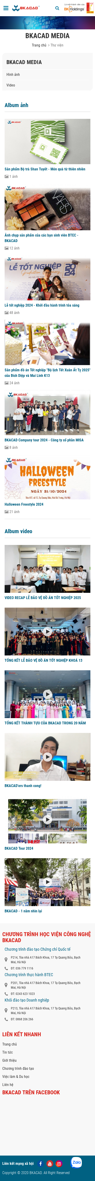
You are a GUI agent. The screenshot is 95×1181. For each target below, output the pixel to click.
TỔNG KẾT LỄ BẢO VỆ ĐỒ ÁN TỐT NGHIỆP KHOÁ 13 (43, 660)
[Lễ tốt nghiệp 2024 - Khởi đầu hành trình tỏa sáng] (47, 277)
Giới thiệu (9, 1060)
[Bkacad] (26, 8)
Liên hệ (7, 1085)
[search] (57, 8)
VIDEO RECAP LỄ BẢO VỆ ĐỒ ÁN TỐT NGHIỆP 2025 (43, 598)
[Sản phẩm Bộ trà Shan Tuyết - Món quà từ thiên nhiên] (47, 141)
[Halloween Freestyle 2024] (47, 477)
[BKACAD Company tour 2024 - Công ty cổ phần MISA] (47, 412)
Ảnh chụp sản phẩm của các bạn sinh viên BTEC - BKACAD (41, 238)
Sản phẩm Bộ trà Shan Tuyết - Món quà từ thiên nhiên (45, 169)
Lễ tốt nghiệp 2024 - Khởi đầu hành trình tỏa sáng (42, 305)
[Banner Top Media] (47, 22)
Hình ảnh (13, 74)
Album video (18, 531)
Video (10, 85)
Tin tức (7, 1052)
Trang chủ (39, 45)
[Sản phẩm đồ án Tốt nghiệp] (47, 342)
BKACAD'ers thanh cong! (23, 786)
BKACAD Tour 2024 (19, 848)
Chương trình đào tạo (18, 1068)
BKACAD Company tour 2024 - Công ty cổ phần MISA (44, 440)
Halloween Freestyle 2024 (24, 504)
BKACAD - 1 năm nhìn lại (23, 911)
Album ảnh (16, 105)
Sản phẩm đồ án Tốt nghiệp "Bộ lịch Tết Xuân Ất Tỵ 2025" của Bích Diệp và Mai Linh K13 (47, 373)
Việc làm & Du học (15, 1076)
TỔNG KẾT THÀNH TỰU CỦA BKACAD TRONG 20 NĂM (45, 723)
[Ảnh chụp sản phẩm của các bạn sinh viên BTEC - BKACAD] (47, 207)
